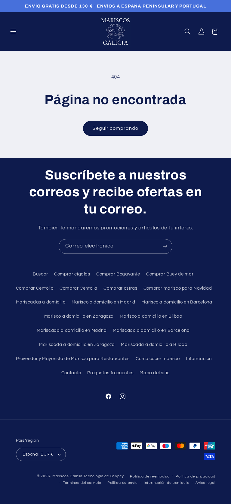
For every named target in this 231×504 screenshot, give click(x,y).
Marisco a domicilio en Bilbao (151, 316)
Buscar (40, 274)
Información (199, 358)
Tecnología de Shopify (103, 476)
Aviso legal (205, 482)
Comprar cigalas (72, 274)
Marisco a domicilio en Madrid (103, 302)
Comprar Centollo (35, 288)
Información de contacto (166, 482)
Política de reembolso (149, 476)
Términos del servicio (82, 482)
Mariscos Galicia (67, 476)
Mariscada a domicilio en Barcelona (151, 330)
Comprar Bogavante (118, 274)
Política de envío (122, 482)
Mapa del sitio (155, 373)
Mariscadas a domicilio (41, 302)
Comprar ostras (120, 288)
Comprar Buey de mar (169, 274)
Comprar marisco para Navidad (177, 288)
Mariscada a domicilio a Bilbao (154, 344)
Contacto (71, 373)
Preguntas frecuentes (110, 373)
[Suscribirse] (165, 246)
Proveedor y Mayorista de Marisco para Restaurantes (73, 358)
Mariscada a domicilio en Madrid (72, 330)
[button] (13, 32)
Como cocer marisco (158, 358)
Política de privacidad (195, 476)
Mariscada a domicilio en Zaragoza (77, 344)
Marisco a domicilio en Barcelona (176, 302)
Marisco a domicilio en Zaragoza (79, 316)
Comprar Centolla (78, 288)
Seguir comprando (116, 128)
